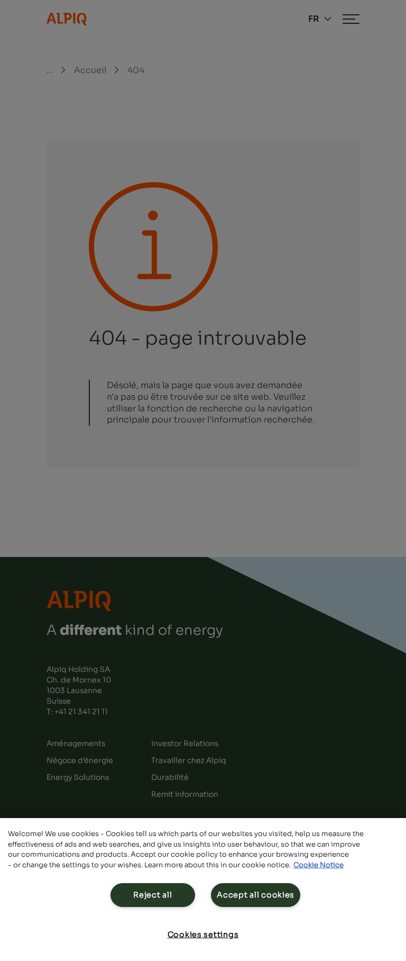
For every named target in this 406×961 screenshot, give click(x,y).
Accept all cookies (255, 895)
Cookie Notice (318, 864)
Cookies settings (203, 934)
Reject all (152, 895)
